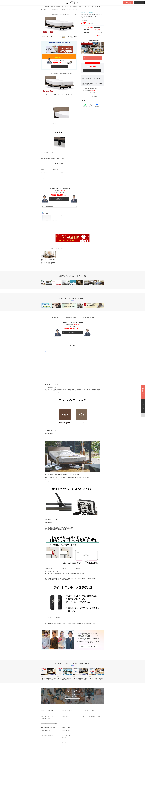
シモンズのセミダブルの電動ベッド (47, 735)
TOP (41, 9)
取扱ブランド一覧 (59, 6)
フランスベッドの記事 (45, 720)
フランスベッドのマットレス (46, 718)
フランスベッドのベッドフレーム (47, 716)
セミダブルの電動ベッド (45, 730)
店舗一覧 (53, 6)
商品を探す (47, 6)
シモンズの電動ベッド (66, 716)
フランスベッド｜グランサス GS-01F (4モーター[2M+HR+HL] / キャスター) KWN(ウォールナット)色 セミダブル (63, 9)
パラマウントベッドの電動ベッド (68, 713)
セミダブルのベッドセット (66, 730)
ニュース (84, 6)
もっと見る (59, 223)
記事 (80, 6)
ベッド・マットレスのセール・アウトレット (90, 713)
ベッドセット (64, 737)
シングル (54, 181)
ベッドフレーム (65, 739)
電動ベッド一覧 (46, 9)
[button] (43, 36)
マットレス (64, 742)
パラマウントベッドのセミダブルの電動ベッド (49, 733)
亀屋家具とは (75, 6)
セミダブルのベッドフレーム (67, 733)
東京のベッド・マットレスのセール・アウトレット (92, 716)
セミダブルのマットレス (66, 735)
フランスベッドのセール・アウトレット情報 (49, 723)
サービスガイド (68, 6)
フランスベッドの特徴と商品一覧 (47, 713)
